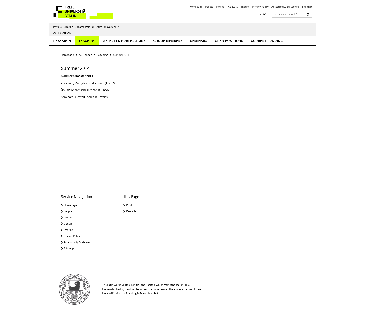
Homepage (195, 6)
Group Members (167, 40)
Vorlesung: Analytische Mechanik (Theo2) (88, 83)
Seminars (198, 40)
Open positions (229, 40)
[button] (262, 14)
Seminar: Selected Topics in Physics (84, 97)
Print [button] (129, 205)
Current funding (267, 40)
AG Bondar (62, 33)
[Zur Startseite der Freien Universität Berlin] (81, 11)
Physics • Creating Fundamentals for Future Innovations (86, 26)
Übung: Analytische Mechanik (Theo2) (85, 90)
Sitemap (307, 6)
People (209, 6)
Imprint (244, 6)
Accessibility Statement (285, 6)
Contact (233, 6)
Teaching (87, 40)
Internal (220, 6)
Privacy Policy (260, 6)
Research (62, 40)
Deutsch (131, 211)
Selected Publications (124, 40)
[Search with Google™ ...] (308, 14)
